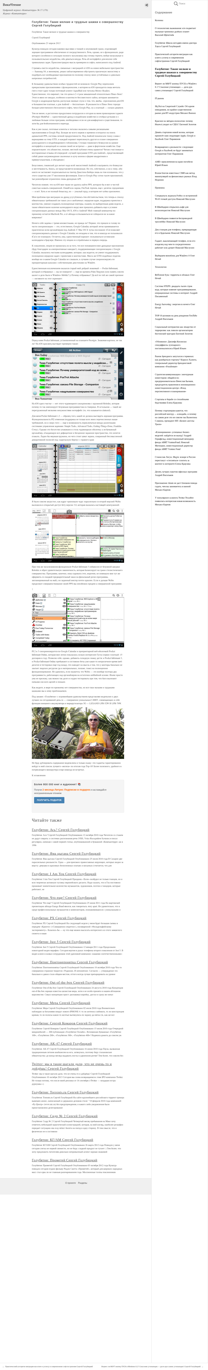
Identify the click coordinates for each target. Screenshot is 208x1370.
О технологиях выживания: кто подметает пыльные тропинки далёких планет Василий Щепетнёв (175, 31)
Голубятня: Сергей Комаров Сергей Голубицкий (69, 1023)
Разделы (82, 1183)
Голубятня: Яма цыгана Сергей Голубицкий (66, 853)
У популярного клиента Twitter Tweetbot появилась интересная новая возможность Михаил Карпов (175, 501)
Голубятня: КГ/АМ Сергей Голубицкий (62, 1139)
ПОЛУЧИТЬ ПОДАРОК (49, 800)
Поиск (179, 3)
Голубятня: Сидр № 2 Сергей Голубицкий (65, 1116)
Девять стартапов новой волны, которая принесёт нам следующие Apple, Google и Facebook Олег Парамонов (175, 135)
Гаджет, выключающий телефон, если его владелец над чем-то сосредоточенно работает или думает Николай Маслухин (175, 244)
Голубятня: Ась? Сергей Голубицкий (60, 829)
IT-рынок (159, 98)
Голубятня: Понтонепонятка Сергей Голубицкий (70, 962)
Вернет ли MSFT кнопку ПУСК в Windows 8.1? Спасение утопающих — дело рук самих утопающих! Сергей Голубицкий (176, 87)
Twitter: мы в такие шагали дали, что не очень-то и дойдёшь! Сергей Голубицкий (72, 1066)
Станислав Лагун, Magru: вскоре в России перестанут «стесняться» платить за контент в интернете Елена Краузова (175, 460)
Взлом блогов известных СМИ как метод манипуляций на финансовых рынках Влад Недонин (176, 176)
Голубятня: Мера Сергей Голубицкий (61, 1002)
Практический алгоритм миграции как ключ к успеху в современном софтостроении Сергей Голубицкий (174, 57)
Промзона (160, 187)
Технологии (161, 266)
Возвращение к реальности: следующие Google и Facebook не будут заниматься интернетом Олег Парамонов (174, 150)
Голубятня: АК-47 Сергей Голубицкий (62, 1043)
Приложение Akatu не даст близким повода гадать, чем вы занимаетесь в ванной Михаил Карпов (176, 486)
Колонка (159, 20)
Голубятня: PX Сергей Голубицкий (59, 918)
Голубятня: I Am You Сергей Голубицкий (64, 873)
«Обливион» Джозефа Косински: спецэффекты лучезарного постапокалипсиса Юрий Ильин (171, 345)
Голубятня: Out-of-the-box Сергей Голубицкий (68, 982)
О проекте (70, 1183)
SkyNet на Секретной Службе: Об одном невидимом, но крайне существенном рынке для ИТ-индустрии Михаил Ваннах (175, 109)
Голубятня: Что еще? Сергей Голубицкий (64, 897)
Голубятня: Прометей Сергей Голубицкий (64, 1160)
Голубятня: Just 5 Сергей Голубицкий (61, 941)
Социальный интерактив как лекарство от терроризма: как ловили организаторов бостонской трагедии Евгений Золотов (175, 330)
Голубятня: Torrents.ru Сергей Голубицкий (65, 1092)
